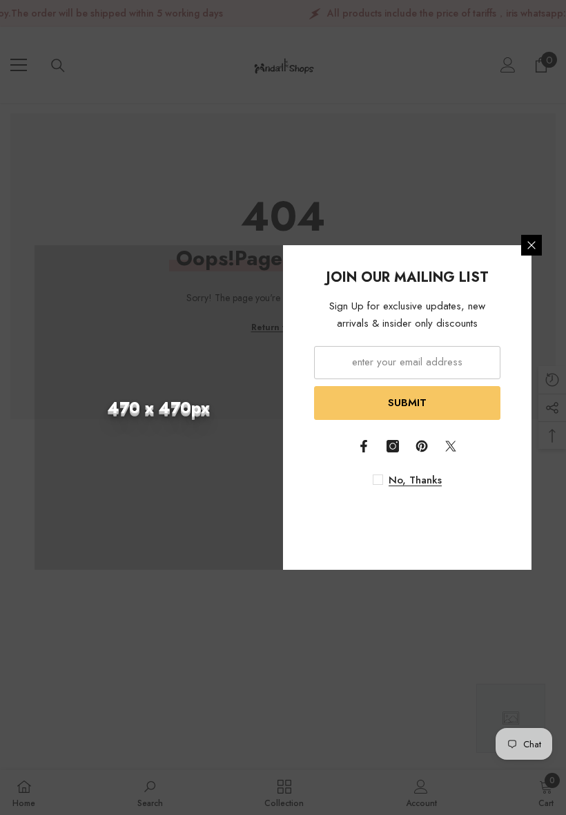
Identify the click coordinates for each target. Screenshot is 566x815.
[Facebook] (363, 446)
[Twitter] (450, 446)
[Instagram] (392, 446)
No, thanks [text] (415, 480)
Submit (407, 402)
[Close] (531, 245)
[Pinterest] (421, 446)
